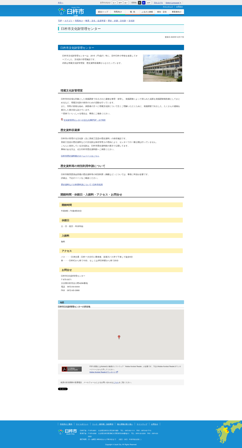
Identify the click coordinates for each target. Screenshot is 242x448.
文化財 (131, 20)
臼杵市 (71, 11)
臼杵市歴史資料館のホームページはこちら (80, 155)
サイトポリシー (82, 424)
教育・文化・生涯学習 (95, 20)
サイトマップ (168, 6)
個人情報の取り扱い (125, 424)
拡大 (114, 3)
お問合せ (179, 6)
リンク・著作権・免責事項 (102, 424)
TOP (60, 20)
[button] (119, 337)
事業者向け (176, 11)
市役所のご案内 (66, 424)
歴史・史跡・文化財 (117, 20)
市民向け (118, 11)
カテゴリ (68, 20)
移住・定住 (162, 11)
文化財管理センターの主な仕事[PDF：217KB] (84, 120)
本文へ (60, 2)
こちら (116, 382)
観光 (133, 11)
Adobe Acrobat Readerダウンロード (102, 372)
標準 (120, 3)
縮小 (126, 3)
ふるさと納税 (147, 11)
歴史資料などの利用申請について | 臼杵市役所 (82, 184)
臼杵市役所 (67, 432)
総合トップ (103, 11)
